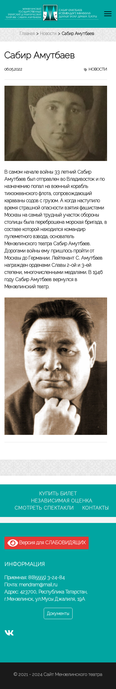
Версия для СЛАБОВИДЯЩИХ (52, 542)
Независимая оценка (62, 501)
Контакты (95, 508)
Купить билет (58, 493)
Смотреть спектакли (44, 508)
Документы (58, 613)
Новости (98, 69)
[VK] (9, 634)
